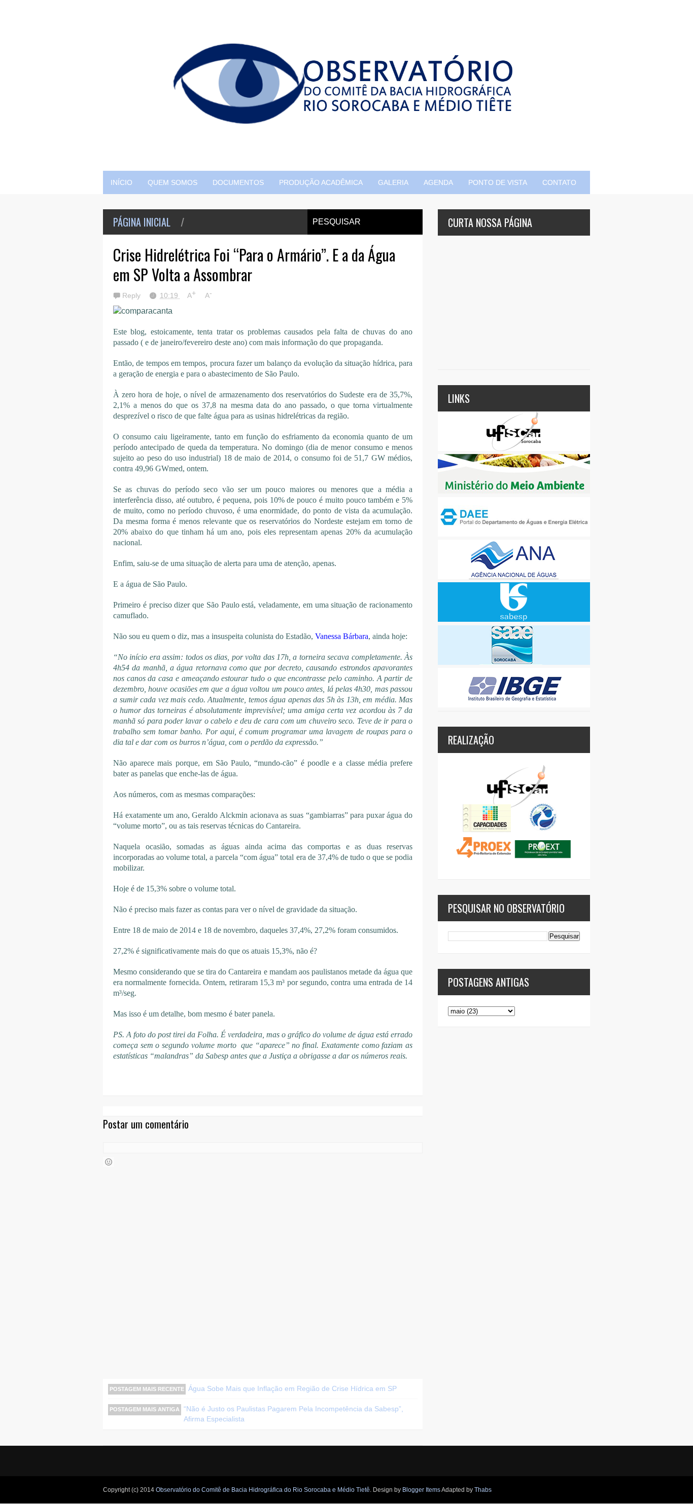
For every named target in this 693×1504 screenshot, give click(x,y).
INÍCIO (121, 182)
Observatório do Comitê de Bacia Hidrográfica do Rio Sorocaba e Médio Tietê (263, 1489)
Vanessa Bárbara (341, 636)
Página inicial (141, 222)
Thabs (483, 1489)
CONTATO (559, 182)
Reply (132, 295)
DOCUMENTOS (238, 182)
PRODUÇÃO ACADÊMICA (321, 182)
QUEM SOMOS (172, 182)
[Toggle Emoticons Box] (108, 1162)
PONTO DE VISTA (497, 182)
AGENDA (438, 182)
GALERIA (393, 182)
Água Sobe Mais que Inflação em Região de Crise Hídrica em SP (292, 1388)
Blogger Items (421, 1489)
